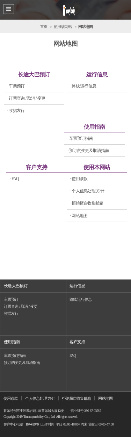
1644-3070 (32, 424)
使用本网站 (96, 167)
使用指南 (94, 127)
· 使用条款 (79, 178)
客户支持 (36, 167)
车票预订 (11, 299)
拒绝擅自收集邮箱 (76, 398)
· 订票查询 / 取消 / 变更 (26, 98)
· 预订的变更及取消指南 (88, 150)
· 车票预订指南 (80, 138)
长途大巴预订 (34, 74)
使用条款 (10, 398)
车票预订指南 (15, 355)
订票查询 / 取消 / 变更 (20, 306)
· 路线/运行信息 (83, 86)
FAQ (73, 355)
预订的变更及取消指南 (22, 362)
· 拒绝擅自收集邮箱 (86, 203)
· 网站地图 (79, 215)
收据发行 (11, 313)
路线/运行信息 (81, 299)
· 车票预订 (16, 86)
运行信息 (97, 74)
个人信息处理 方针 (40, 398)
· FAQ (14, 178)
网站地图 (105, 398)
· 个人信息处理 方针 (87, 191)
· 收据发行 (16, 110)
